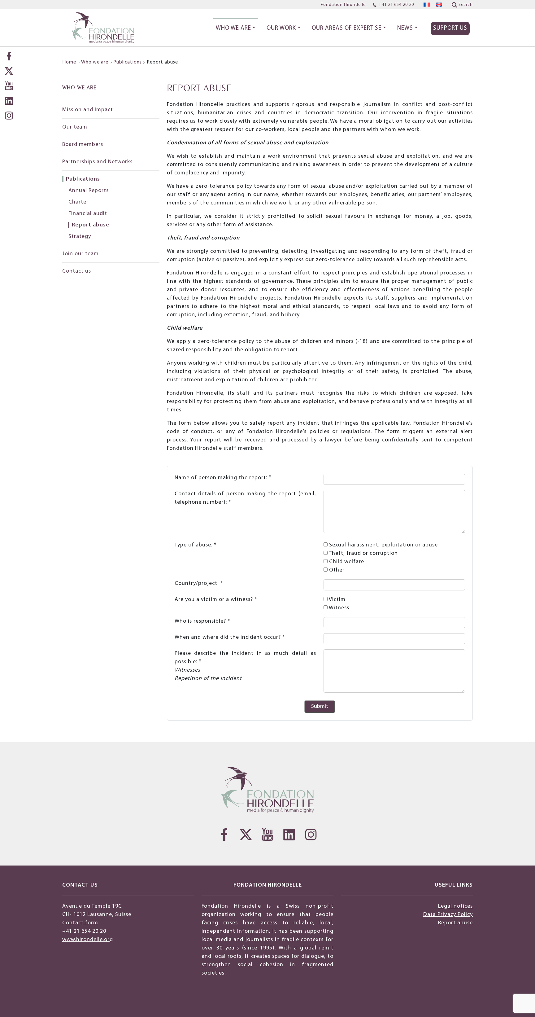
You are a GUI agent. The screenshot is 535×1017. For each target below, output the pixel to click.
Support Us (450, 28)
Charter (78, 202)
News (405, 28)
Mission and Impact (87, 110)
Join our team (80, 254)
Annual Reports (88, 191)
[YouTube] (9, 85)
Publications (127, 62)
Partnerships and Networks (97, 162)
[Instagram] (9, 115)
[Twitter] (9, 71)
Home (69, 62)
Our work (281, 28)
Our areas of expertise (346, 28)
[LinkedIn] (9, 100)
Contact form (80, 923)
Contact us (76, 271)
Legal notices (455, 906)
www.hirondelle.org (87, 940)
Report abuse (90, 225)
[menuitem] (426, 5)
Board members (82, 144)
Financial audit (87, 214)
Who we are (233, 28)
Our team (74, 127)
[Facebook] (9, 56)
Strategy (79, 236)
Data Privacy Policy (448, 915)
